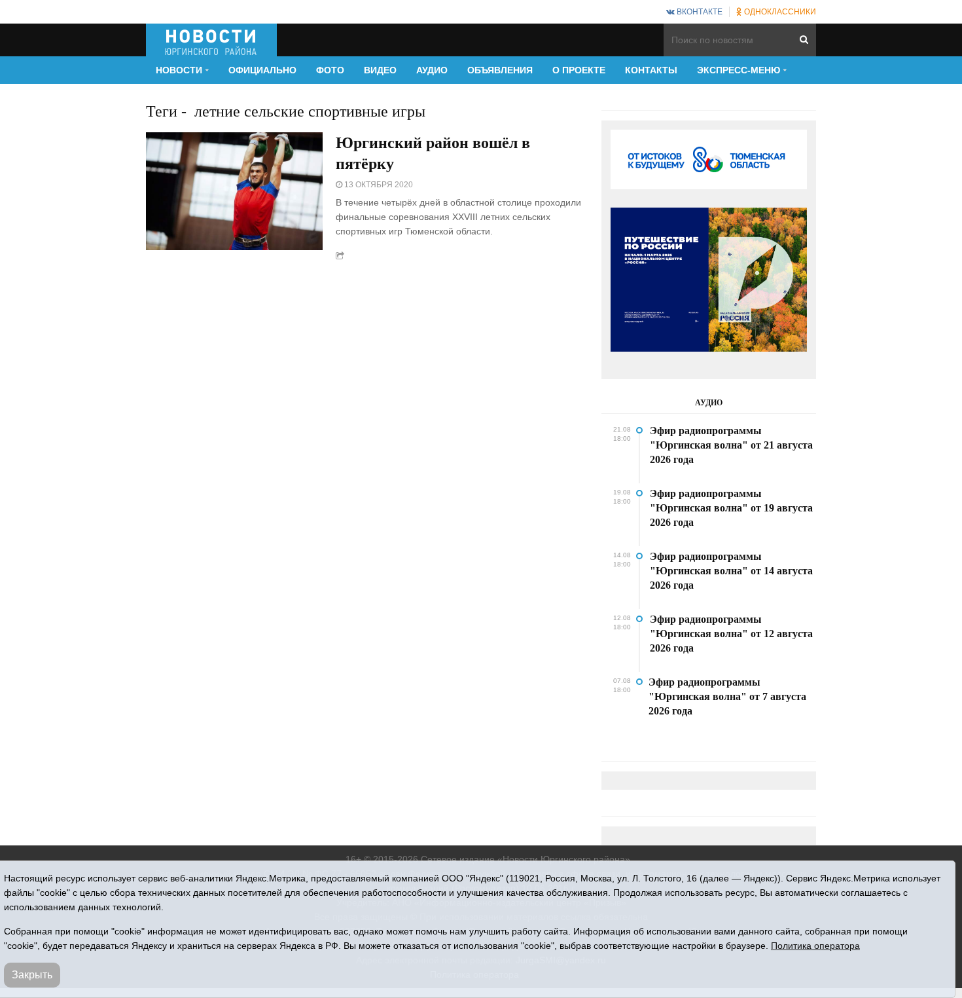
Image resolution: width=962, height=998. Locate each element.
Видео (380, 70)
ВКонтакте (698, 11)
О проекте (578, 70)
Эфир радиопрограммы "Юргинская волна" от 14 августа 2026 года (731, 571)
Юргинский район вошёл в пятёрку (433, 153)
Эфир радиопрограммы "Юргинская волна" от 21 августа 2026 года (731, 445)
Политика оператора (815, 945)
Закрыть (32, 974)
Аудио (432, 70)
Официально (262, 70)
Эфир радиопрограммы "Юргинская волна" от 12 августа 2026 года (731, 634)
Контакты (651, 70)
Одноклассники (779, 11)
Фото (330, 70)
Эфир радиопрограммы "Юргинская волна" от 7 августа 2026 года (727, 696)
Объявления (500, 70)
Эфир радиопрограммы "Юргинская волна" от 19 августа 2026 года (731, 508)
